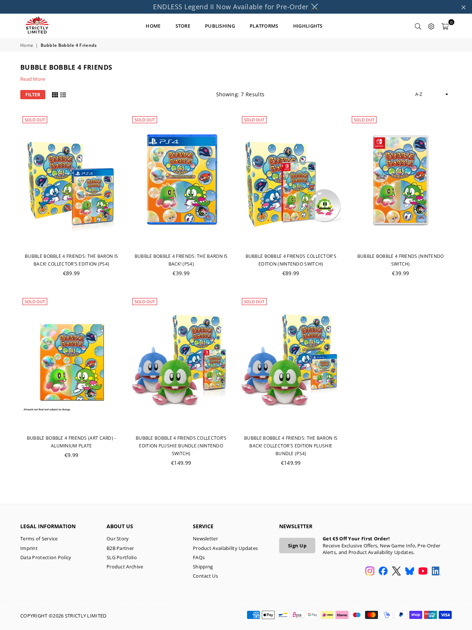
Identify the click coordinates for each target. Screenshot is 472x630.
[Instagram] (369, 572)
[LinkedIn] (436, 572)
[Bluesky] (409, 572)
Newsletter (205, 538)
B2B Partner (120, 548)
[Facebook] (383, 572)
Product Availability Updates (225, 548)
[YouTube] (423, 572)
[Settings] (431, 25)
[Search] (418, 25)
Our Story (118, 538)
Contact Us (205, 575)
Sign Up (297, 545)
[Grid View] (55, 94)
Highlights (308, 25)
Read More (32, 79)
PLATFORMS (264, 25)
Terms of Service (39, 538)
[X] (396, 572)
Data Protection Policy (46, 557)
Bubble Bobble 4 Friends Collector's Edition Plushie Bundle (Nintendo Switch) (181, 446)
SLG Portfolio (122, 557)
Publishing (220, 25)
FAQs (199, 557)
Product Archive (125, 566)
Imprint (29, 548)
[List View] (63, 94)
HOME (153, 25)
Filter (32, 94)
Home (26, 45)
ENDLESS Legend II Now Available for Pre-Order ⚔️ (236, 6)
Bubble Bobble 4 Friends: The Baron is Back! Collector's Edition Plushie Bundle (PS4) (290, 446)
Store (183, 25)
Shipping (203, 566)
